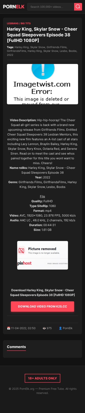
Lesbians (13, 23)
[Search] (78, 7)
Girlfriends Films (57, 47)
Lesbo (63, 50)
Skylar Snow (37, 47)
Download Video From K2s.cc (42, 306)
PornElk (68, 328)
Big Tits (26, 23)
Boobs (72, 50)
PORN (13, 7)
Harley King (22, 47)
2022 (10, 54)
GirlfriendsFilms (16, 50)
